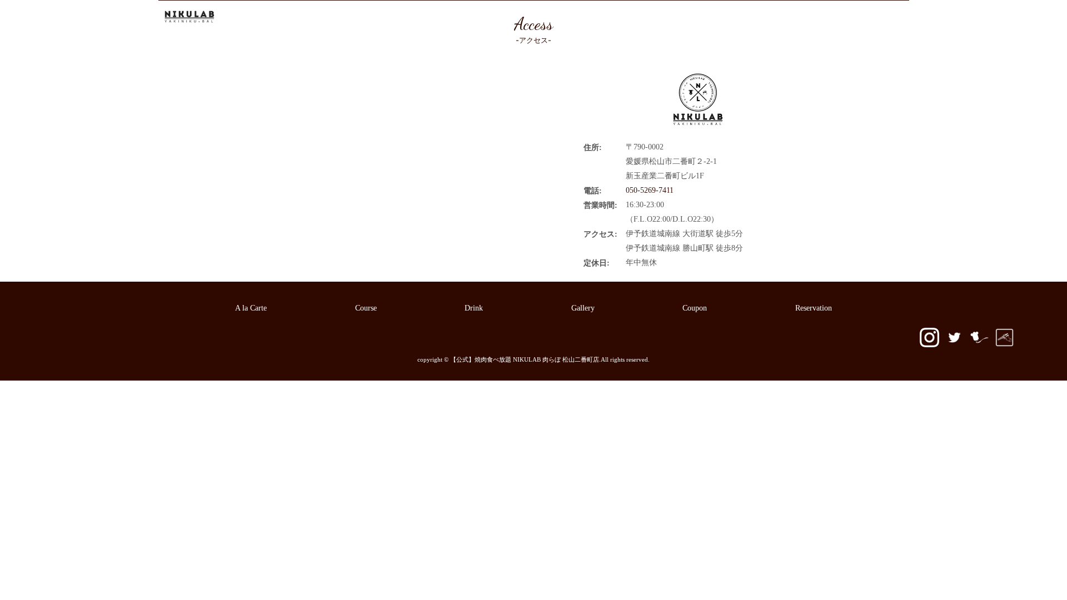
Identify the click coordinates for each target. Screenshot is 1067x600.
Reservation (795, 17)
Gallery (665, 17)
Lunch (587, 17)
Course (546, 17)
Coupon (709, 17)
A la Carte (499, 17)
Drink (625, 17)
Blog (748, 17)
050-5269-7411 (872, 17)
